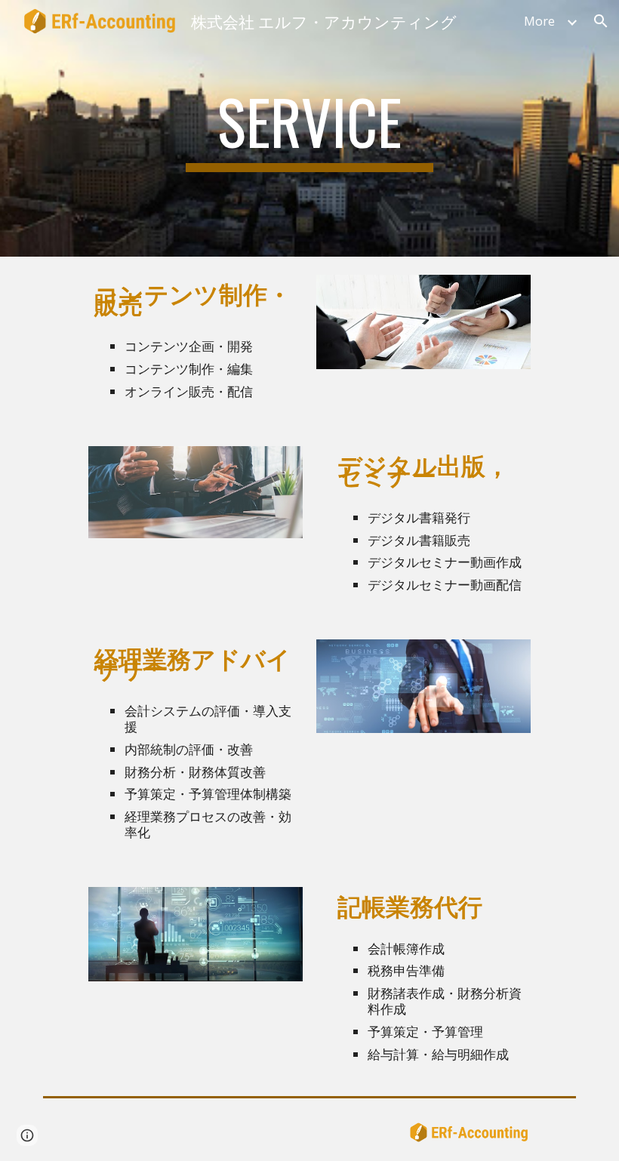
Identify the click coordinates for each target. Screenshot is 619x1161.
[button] (601, 21)
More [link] (539, 21)
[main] (309, 128)
